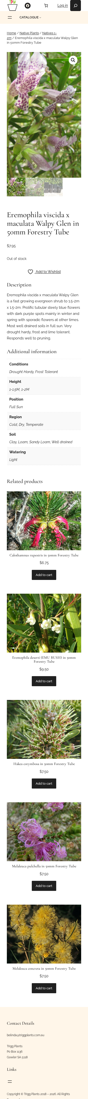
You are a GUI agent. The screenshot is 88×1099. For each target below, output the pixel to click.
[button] (73, 60)
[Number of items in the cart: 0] (46, 5)
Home (11, 33)
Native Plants (29, 33)
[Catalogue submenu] (40, 17)
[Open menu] (10, 17)
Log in (62, 5)
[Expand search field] (75, 5)
